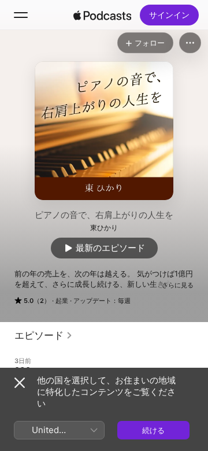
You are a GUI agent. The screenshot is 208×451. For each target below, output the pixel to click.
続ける (153, 430)
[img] (102, 15)
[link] (43, 335)
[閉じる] (19, 383)
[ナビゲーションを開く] (21, 15)
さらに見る (178, 285)
